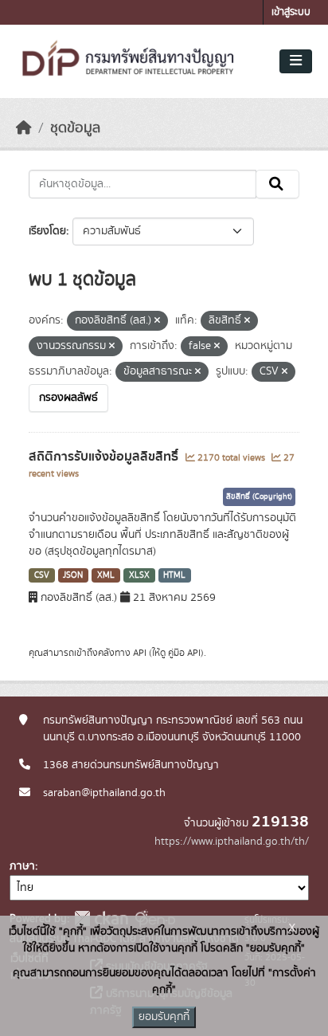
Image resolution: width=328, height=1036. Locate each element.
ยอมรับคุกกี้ (164, 1017)
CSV (41, 575)
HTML (174, 575)
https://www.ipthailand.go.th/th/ (231, 842)
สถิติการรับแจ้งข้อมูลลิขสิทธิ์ (105, 456)
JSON (73, 575)
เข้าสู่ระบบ (290, 12)
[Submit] (277, 184)
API (139, 653)
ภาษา (22, 866)
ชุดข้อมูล (75, 128)
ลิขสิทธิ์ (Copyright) (259, 496)
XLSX (139, 575)
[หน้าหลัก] (24, 128)
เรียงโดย (47, 231)
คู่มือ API (184, 653)
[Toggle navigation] (295, 61)
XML (106, 575)
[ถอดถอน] (157, 321)
